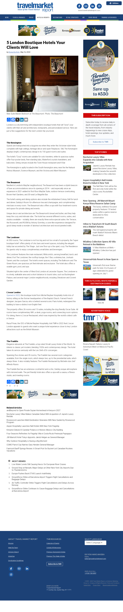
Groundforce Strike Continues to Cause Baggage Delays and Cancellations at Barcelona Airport (43, 489)
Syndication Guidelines (16, 560)
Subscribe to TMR (100, 142)
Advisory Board (13, 552)
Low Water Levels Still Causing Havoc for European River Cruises (39, 464)
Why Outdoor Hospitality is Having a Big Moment (27, 441)
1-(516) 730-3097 (90, 573)
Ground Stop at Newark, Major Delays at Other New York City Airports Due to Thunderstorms (43, 469)
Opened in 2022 (13, 295)
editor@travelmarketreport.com (95, 559)
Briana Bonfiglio (14, 52)
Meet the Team (13, 548)
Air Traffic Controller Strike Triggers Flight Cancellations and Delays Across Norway (43, 484)
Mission (10, 543)
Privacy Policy (96, 585)
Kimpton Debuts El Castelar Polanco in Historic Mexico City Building (35, 430)
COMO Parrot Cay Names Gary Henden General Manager (30, 445)
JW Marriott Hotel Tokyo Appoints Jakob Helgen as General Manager (36, 437)
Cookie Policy (87, 585)
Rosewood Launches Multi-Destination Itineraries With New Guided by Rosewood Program (41, 421)
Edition (115, 3)
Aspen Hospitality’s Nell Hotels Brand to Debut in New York (97, 181)
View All (101, 303)
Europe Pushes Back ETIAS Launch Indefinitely (31, 473)
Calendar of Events (52, 543)
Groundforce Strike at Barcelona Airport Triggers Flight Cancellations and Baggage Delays (42, 478)
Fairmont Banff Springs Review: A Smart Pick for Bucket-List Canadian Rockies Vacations (40, 449)
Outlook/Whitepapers (53, 548)
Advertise (11, 556)
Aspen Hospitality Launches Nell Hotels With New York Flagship (33, 426)
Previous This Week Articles (55, 556)
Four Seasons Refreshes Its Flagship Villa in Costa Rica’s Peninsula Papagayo (39, 433)
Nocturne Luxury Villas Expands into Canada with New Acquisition (97, 160)
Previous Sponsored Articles (55, 552)
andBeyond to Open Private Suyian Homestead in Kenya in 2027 (33, 410)
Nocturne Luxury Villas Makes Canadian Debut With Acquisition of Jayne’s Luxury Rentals (40, 415)
